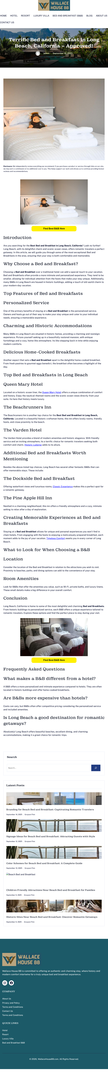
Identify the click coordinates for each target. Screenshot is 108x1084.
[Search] (95, 768)
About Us (6, 998)
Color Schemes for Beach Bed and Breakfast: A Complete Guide (44, 863)
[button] (54, 228)
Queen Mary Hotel (51, 392)
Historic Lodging (33, 445)
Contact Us (7, 1011)
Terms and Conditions (12, 1007)
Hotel (4, 1030)
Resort (5, 1034)
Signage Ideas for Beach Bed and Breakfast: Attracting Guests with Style (50, 836)
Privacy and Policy (11, 1003)
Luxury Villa (8, 1038)
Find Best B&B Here (54, 228)
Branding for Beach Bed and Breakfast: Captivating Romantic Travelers (50, 809)
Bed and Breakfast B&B (13, 1042)
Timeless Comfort (55, 538)
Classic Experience (63, 486)
